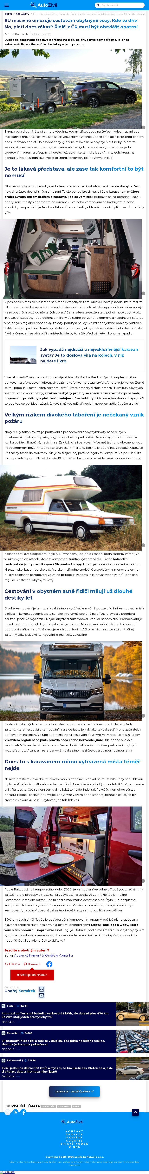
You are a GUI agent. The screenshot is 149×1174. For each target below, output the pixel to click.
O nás (75, 1146)
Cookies (74, 1140)
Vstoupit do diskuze (33, 975)
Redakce (74, 1134)
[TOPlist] (7, 1172)
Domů (8, 14)
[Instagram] (7, 1112)
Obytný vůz (49, 1106)
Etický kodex (74, 1143)
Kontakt (75, 1131)
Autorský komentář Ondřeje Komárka (43, 955)
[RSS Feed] (14, 1112)
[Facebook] (22, 1112)
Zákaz (76, 1106)
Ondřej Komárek (16, 34)
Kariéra (74, 1137)
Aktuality (22, 14)
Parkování (63, 1106)
